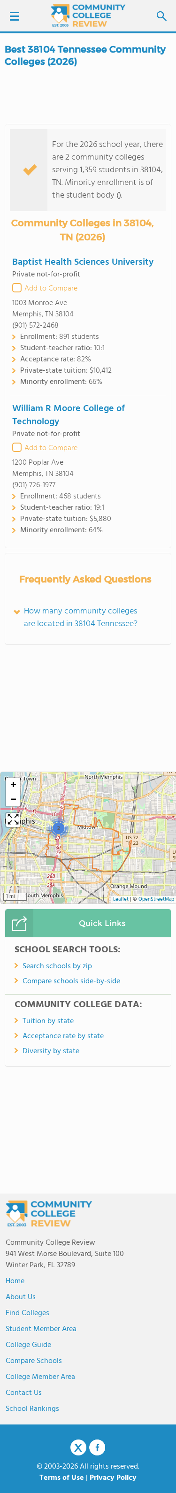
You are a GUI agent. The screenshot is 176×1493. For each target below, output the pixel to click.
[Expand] (13, 820)
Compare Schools (34, 1361)
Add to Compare (50, 288)
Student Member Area (41, 1329)
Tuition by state (48, 1021)
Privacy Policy (113, 1478)
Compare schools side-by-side (71, 981)
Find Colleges (27, 1313)
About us (21, 1297)
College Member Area (40, 1377)
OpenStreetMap (156, 899)
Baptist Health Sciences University (82, 262)
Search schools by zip (57, 966)
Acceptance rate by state (63, 1036)
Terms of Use (61, 1478)
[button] (58, 828)
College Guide (28, 1345)
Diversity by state (51, 1051)
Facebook (97, 1447)
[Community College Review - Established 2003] (88, 15)
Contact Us (24, 1393)
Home (15, 1281)
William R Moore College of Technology (68, 415)
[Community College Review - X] (78, 1447)
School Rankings (32, 1409)
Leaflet (121, 899)
